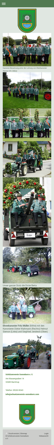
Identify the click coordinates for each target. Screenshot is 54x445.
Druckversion (13, 433)
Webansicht (43, 436)
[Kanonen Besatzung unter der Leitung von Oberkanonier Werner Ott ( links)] (27, 49)
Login (46, 433)
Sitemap (23, 433)
